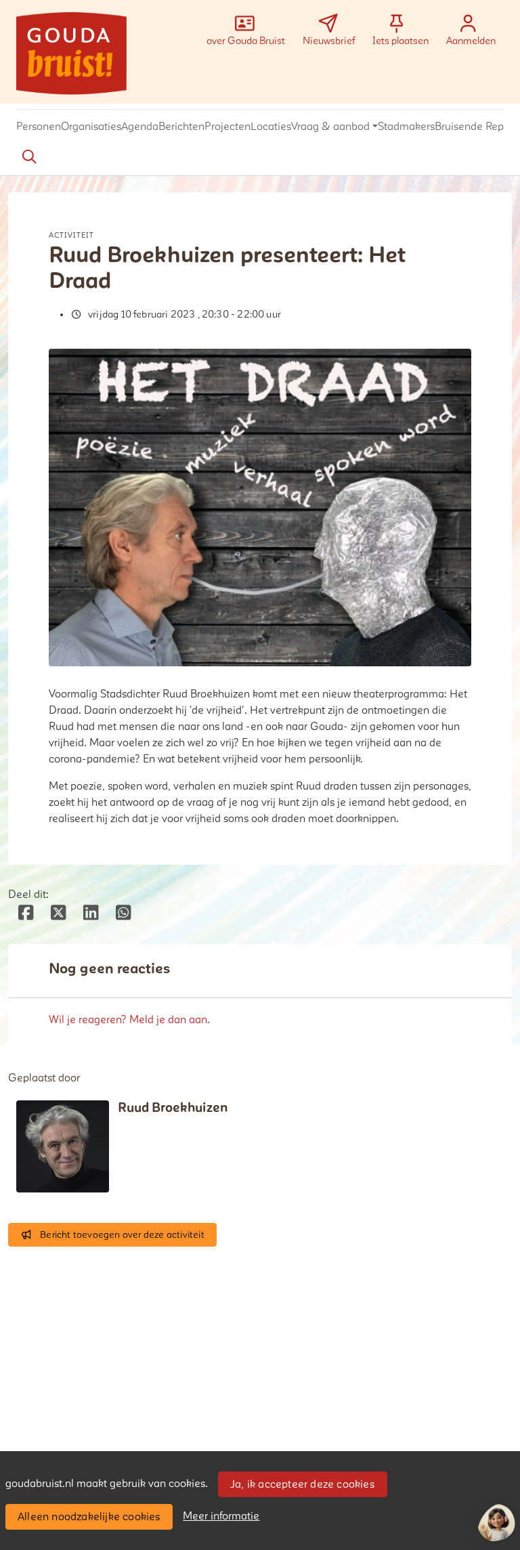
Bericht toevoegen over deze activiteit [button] (122, 1235)
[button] (38, 127)
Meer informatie (221, 1516)
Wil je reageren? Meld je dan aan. (129, 1020)
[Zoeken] (29, 157)
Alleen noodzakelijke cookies (89, 1517)
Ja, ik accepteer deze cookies (302, 1484)
